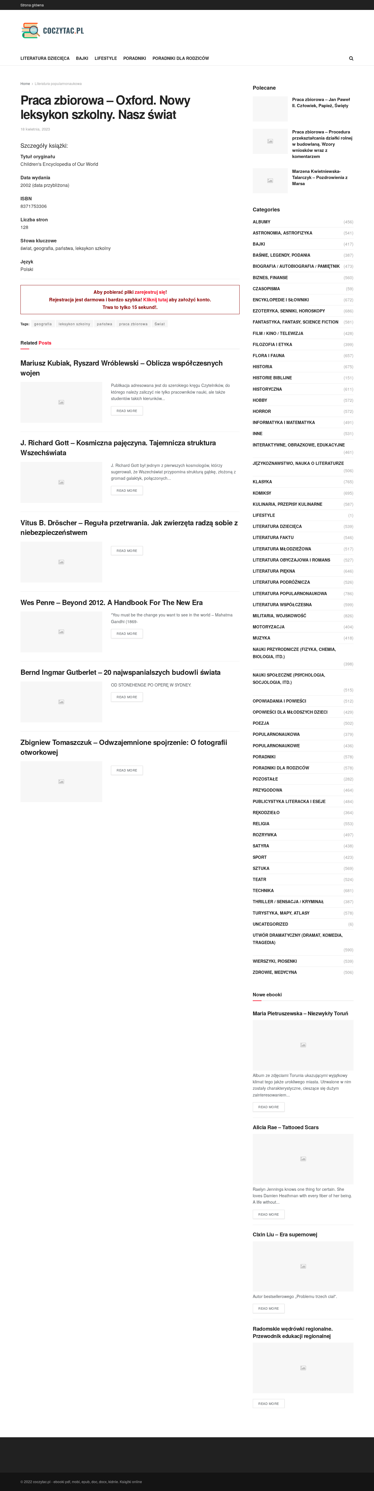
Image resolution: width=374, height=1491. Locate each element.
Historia (262, 366)
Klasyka (262, 481)
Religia (261, 823)
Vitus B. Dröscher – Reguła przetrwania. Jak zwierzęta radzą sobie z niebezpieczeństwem (129, 527)
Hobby (260, 400)
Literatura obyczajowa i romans (291, 560)
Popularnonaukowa (276, 734)
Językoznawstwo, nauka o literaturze (298, 463)
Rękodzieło (266, 812)
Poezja (261, 723)
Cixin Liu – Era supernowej (285, 1234)
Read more (127, 410)
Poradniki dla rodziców (181, 58)
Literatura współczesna (282, 604)
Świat (160, 323)
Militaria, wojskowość (279, 615)
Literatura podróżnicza (281, 582)
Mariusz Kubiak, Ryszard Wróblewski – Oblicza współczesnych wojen (121, 368)
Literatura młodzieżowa (282, 549)
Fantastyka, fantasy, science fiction (295, 322)
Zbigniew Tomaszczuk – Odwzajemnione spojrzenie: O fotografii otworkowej (123, 747)
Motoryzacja (269, 627)
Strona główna (32, 4)
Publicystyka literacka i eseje (289, 801)
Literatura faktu (273, 537)
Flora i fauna (269, 355)
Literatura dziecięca (45, 58)
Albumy (261, 222)
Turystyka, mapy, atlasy (281, 913)
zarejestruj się (150, 292)
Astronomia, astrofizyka (282, 233)
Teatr (259, 879)
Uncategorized (270, 924)
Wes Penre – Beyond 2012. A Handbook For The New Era (111, 602)
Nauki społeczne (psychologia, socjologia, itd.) (289, 678)
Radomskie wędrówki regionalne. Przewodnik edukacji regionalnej (293, 1332)
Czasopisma (266, 288)
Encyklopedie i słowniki (281, 300)
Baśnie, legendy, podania (281, 255)
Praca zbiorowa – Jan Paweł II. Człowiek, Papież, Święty (321, 102)
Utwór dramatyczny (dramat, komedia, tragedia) (298, 938)
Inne (257, 433)
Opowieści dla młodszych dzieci (290, 712)
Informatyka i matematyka (284, 422)
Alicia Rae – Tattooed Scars (285, 1127)
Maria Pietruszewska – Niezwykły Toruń (300, 1013)
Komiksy (262, 493)
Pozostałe (265, 779)
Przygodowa (267, 790)
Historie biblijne (272, 377)
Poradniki (134, 58)
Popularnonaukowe (276, 745)
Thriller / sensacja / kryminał (288, 901)
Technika (263, 890)
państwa (104, 323)
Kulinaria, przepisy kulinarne (287, 504)
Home (25, 83)
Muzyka (261, 638)
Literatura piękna (274, 571)
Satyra (261, 846)
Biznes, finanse (270, 277)
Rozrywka (265, 834)
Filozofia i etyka (272, 344)
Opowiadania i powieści (279, 701)
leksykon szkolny (74, 323)
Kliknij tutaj (155, 299)
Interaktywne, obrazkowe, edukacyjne (299, 445)
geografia (43, 323)
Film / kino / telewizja (278, 333)
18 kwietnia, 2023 (35, 129)
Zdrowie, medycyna (275, 972)
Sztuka (261, 868)
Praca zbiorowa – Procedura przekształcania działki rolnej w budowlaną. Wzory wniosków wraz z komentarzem (322, 143)
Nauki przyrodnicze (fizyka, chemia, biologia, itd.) (294, 652)
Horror (262, 411)
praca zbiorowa (133, 323)
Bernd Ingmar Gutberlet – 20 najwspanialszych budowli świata (120, 672)
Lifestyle (106, 58)
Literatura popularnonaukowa (58, 83)
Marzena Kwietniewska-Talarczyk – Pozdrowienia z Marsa (320, 177)
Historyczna (267, 389)
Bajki (82, 58)
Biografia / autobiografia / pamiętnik (296, 266)
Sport (260, 857)
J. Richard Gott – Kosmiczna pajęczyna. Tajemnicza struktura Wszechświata (118, 447)
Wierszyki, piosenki (275, 961)
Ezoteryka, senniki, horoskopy (289, 311)
